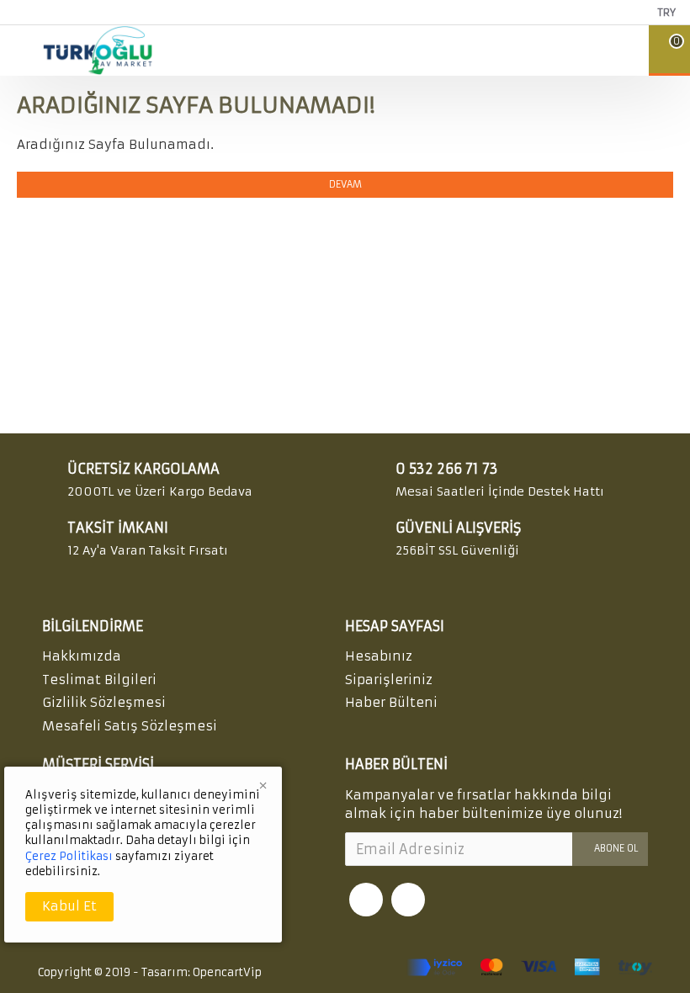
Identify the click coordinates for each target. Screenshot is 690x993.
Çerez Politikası (69, 856)
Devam (345, 184)
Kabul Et (69, 906)
